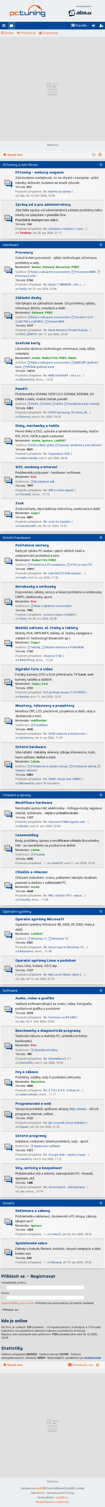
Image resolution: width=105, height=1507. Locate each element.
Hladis (72, 358)
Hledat (9, 33)
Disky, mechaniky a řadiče (37, 425)
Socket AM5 (56, 321)
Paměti (21, 388)
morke (36, 358)
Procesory (24, 252)
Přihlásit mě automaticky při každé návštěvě (64, 1303)
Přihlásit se (28, 33)
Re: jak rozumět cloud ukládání (64, 1122)
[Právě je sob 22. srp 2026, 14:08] (93, 155)
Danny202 (26, 1062)
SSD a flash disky (42, 445)
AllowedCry (27, 379)
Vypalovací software (47, 1146)
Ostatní (8, 1203)
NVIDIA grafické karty (40, 367)
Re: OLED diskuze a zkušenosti (64, 733)
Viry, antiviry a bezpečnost (38, 1168)
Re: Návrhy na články (57, 191)
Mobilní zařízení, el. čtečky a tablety (46, 628)
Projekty (39, 854)
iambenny (26, 737)
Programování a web (33, 1103)
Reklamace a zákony (32, 1210)
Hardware (11, 244)
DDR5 (34, 404)
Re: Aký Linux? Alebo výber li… (63, 974)
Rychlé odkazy (5, 26)
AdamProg (27, 660)
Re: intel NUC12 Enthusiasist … (63, 573)
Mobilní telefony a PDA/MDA (64, 647)
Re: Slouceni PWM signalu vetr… (64, 822)
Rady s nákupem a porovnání (50, 272)
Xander (24, 696)
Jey (22, 195)
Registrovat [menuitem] (102, 26)
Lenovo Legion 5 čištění (59, 614)
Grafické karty (27, 343)
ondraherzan (92, 1358)
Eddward (48, 267)
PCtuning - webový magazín (39, 172)
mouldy (25, 899)
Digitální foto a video (34, 669)
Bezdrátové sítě (44, 481)
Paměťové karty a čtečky (83, 404)
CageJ (35, 513)
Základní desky (28, 297)
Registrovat (50, 33)
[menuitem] (79, 25)
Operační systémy (17, 911)
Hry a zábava (26, 1072)
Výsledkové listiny (46, 1050)
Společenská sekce (31, 1243)
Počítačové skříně (84, 766)
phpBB (39, 1488)
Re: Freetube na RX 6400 (59, 1017)
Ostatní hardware (17, 537)
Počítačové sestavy (32, 545)
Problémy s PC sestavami (48, 564)
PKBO (75, 267)
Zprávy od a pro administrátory (43, 204)
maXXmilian (39, 720)
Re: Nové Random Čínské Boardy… (66, 330)
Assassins (26, 951)
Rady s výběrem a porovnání (52, 606)
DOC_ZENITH (28, 334)
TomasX (25, 494)
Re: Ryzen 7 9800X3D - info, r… (63, 284)
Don (33, 477)
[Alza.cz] (80, 11)
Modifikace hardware (33, 802)
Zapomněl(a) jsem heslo (18, 1303)
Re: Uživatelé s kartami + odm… (64, 229)
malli (23, 577)
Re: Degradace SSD (56, 453)
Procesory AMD (85, 272)
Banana (56, 1262)
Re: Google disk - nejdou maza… (65, 1154)
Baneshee (63, 267)
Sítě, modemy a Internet (36, 467)
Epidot (24, 826)
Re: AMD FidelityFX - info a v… (62, 375)
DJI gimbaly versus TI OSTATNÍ (64, 692)
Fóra (12, 26)
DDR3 (59, 404)
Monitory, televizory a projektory (44, 705)
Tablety (35, 647)
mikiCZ (56, 1234)
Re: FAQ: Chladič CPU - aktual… (63, 895)
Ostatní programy (30, 1135)
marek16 (25, 1159)
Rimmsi (25, 416)
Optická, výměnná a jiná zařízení (79, 445)
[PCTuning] (27, 11)
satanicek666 (28, 458)
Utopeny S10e (52, 656)
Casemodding (26, 835)
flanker (36, 267)
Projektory (41, 725)
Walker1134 (49, 358)
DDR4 (46, 404)
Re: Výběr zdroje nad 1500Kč (62, 779)
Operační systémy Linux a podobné (45, 960)
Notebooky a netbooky (35, 586)
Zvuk (19, 503)
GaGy (23, 289)
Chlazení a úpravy (17, 795)
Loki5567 (60, 440)
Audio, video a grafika (34, 998)
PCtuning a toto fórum (20, 164)
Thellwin (25, 233)
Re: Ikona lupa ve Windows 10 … (64, 947)
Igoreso (47, 440)
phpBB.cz (62, 1497)
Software (10, 990)
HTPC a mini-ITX (81, 564)
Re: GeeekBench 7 (56, 1058)
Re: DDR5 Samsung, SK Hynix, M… (65, 412)
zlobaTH (57, 863)
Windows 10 (60, 938)
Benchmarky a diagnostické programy (48, 1030)
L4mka (35, 761)
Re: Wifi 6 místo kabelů (58, 490)
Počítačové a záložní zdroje (49, 766)
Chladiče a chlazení (31, 872)
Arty (42, 1493)
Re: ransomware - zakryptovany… (64, 1187)
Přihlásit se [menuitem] (94, 26)
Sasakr (24, 1127)
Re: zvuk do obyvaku (57, 521)
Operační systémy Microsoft (39, 919)
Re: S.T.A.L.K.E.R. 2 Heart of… (62, 1090)
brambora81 (28, 526)
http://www (78, 1109)
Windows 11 (39, 938)
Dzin (45, 683)
